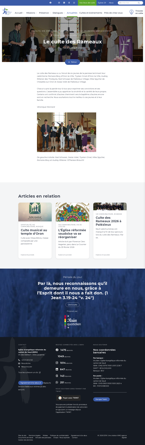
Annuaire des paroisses (43, 437)
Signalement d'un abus (30, 383)
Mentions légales (34, 435)
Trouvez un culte (139, 12)
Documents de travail (25, 437)
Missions (30, 13)
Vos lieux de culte (87, 3)
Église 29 (102, 3)
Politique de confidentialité (59, 435)
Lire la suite (72, 305)
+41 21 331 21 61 (27, 360)
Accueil (18, 13)
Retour (74, 62)
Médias (45, 435)
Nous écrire (25, 363)
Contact (75, 437)
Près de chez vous (113, 13)
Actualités (72, 13)
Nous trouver (26, 367)
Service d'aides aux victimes (29, 387)
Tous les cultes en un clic (28, 372)
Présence (44, 13)
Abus (111, 3)
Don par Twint (101, 399)
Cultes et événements (90, 13)
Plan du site (22, 435)
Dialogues (58, 13)
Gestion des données (25, 440)
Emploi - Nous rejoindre (61, 437)
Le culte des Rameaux (86, 35)
